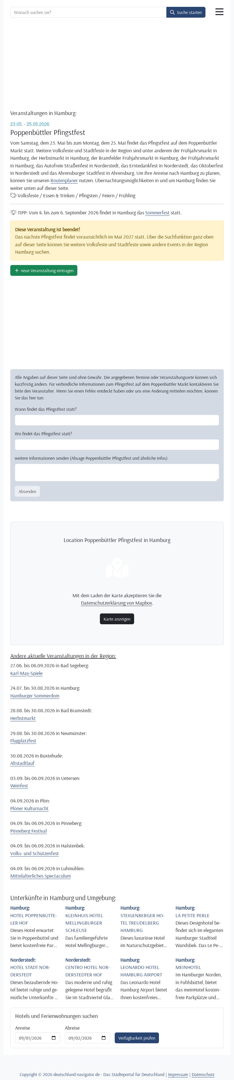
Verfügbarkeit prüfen (136, 1038)
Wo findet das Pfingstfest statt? (43, 433)
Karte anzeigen (117, 619)
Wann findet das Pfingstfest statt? (46, 409)
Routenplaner (64, 180)
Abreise (72, 1027)
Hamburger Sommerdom (34, 695)
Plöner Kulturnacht (29, 808)
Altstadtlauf (22, 763)
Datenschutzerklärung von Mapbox (116, 602)
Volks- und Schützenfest (34, 853)
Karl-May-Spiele (26, 673)
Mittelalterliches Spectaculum (40, 875)
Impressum (178, 1074)
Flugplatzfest (23, 740)
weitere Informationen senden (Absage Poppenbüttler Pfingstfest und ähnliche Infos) (91, 458)
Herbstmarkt (23, 718)
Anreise (22, 1027)
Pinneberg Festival (28, 831)
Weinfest (19, 785)
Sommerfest (157, 212)
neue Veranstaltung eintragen (47, 270)
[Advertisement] (117, 64)
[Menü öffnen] (219, 12)
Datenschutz (203, 1074)
